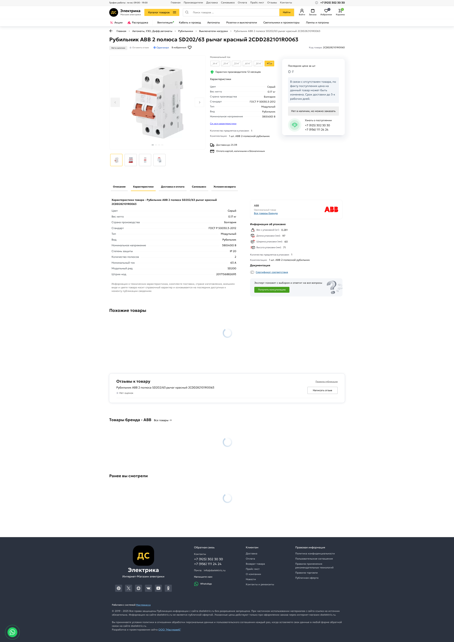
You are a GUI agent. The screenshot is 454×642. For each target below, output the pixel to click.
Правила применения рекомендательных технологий (314, 565)
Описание (119, 186)
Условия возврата (225, 186)
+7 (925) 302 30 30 (317, 125)
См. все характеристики (223, 123)
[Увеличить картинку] (157, 102)
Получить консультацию (272, 289)
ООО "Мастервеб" (169, 629)
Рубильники (185, 31)
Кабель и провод (190, 22)
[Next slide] (199, 102)
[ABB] (318, 209)
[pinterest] (118, 588)
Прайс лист (257, 2)
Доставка (212, 2)
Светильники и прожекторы (281, 22)
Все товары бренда (266, 213)
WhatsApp (206, 583)
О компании (253, 574)
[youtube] (158, 588)
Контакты (286, 2)
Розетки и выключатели (241, 22)
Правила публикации (326, 381)
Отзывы (272, 2)
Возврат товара (255, 563)
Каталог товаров (159, 12)
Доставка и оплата (172, 186)
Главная (176, 2)
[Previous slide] (115, 102)
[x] (128, 588)
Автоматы (213, 22)
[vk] (148, 588)
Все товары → (163, 420)
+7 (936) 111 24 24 (316, 129)
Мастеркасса (143, 604)
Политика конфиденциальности (315, 553)
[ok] (168, 588)
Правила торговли (306, 572)
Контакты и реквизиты (260, 584)
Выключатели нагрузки (213, 31)
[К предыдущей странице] (111, 30)
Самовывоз (228, 2)
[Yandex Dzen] (138, 588)
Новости (251, 579)
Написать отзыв (322, 390)
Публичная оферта (307, 577)
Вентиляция (165, 22)
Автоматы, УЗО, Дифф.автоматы (152, 31)
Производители (193, 2)
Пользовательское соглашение (314, 558)
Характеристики (143, 186)
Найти (286, 12)
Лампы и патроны (317, 22)
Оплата (242, 2)
